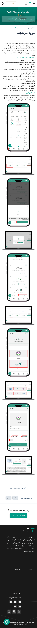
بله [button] (15, 498)
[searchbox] (18, 19)
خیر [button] (8, 498)
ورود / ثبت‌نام (11, 3)
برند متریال (31, 569)
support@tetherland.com (13, 598)
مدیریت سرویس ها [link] (20, 28)
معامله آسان (17, 569)
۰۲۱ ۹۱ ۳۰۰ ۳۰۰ (16, 594)
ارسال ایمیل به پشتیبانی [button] (18, 515)
